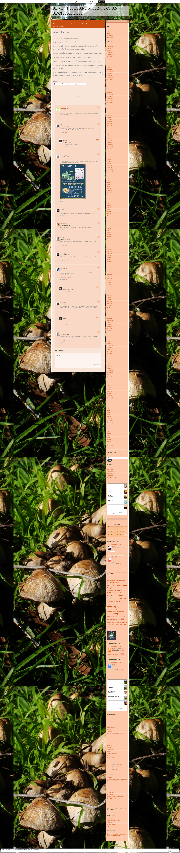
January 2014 (109, 318)
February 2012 (109, 366)
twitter (120, 622)
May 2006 (109, 412)
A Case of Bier (110, 495)
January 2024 (109, 69)
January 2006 (109, 420)
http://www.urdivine (64, 277)
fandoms (113, 588)
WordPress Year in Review (58, 26)
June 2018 (109, 207)
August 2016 (109, 253)
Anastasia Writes (110, 743)
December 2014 (110, 295)
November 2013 (110, 322)
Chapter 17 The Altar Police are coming (114, 798)
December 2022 (110, 94)
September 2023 (110, 77)
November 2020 (110, 146)
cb (60, 209)
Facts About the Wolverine (112, 701)
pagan (115, 607)
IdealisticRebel (63, 108)
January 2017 (109, 242)
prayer (122, 611)
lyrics (122, 601)
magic (109, 604)
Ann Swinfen (109, 755)
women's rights (118, 624)
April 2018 (109, 211)
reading (109, 614)
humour (123, 598)
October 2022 (109, 98)
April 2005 (109, 439)
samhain (115, 616)
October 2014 (109, 299)
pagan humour (121, 607)
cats (113, 585)
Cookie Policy (27, 850)
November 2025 (110, 46)
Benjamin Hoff (111, 501)
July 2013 (109, 330)
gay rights (116, 590)
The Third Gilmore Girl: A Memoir (113, 484)
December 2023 (110, 71)
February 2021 (109, 140)
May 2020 (109, 159)
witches (112, 624)
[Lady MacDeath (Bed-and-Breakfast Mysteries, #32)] (125, 493)
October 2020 (109, 148)
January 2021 (109, 142)
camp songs (109, 585)
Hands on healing (110, 794)
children (118, 585)
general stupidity (117, 592)
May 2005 (109, 437)
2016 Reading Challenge (116, 646)
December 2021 (110, 119)
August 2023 (109, 79)
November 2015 (110, 272)
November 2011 (110, 372)
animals (109, 580)
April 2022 (109, 111)
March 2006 (109, 416)
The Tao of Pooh (110, 500)
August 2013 (109, 328)
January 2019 (109, 192)
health (114, 598)
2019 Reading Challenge (116, 544)
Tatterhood (109, 729)
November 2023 (110, 73)
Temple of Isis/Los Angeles (111, 477)
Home (54, 21)
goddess (110, 595)
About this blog (65, 21)
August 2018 (109, 203)
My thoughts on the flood (111, 824)
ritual (112, 616)
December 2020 (110, 144)
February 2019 (109, 190)
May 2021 (109, 134)
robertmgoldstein (63, 223)
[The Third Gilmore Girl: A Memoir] (125, 488)
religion (109, 616)
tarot (122, 619)
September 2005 (110, 429)
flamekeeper (119, 588)
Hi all (108, 826)
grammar (115, 595)
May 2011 (109, 385)
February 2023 (109, 90)
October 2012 (109, 349)
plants (117, 609)
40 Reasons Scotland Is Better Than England (115, 796)
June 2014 (109, 307)
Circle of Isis (109, 467)
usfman (61, 302)
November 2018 (110, 196)
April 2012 (109, 362)
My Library (114, 835)
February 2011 (109, 391)
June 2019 (109, 182)
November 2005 (110, 424)
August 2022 (109, 102)
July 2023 (109, 81)
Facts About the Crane (111, 691)
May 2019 (109, 184)
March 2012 (109, 364)
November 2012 (110, 347)
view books (122, 564)
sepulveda (109, 619)
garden (111, 590)
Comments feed (110, 35)
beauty (117, 580)
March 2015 (109, 288)
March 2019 (109, 188)
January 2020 (109, 167)
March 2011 (109, 389)
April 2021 (109, 136)
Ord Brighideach (110, 475)
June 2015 (109, 282)
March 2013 (109, 339)
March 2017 (109, 238)
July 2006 (109, 408)
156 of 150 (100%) (119, 669)
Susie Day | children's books (112, 753)
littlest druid (111, 601)
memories (114, 604)
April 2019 (109, 186)
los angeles (117, 601)
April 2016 (109, 261)
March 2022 (109, 113)
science (119, 616)
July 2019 (109, 180)
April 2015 (109, 286)
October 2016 (109, 249)
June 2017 (109, 232)
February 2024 (109, 67)
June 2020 (109, 157)
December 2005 (110, 422)
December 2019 (110, 169)
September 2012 (110, 351)
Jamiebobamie (109, 747)
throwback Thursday (110, 622)
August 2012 (109, 353)
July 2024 (109, 58)
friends (108, 590)
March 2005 (109, 441)
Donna (61, 253)
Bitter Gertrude (109, 745)
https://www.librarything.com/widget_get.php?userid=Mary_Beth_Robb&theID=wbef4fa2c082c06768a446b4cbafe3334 (117, 834)
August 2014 (109, 303)
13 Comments (56, 91)
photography (114, 609)
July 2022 (109, 104)
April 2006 (109, 414)
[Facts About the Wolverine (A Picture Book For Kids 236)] (125, 705)
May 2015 (109, 284)
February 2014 (109, 316)
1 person (66, 132)
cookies (121, 585)
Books (71, 21)
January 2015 (109, 293)
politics (118, 611)
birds (108, 582)
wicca (124, 622)
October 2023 (109, 75)
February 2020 (109, 165)
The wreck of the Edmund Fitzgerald (113, 820)
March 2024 (109, 65)
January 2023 (109, 92)
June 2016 (109, 257)
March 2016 (109, 263)
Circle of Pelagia (110, 469)
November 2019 (110, 171)
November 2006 (110, 399)
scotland (123, 616)
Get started (101, 1)
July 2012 (109, 355)
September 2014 (110, 301)
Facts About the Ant (111, 680)
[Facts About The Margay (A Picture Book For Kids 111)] (125, 689)
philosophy (109, 609)
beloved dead (122, 580)
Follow (109, 460)
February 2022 (109, 115)
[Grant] (125, 509)
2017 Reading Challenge (116, 662)
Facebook (110, 803)
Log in (108, 31)
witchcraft (109, 624)
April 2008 (109, 393)
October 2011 (109, 374)
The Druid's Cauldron (111, 718)
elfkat (64, 140)
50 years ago (109, 822)
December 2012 (110, 345)
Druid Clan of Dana (110, 471)
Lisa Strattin (111, 687)
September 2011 (110, 376)
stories (118, 619)
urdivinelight (62, 268)
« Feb (108, 537)
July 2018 (109, 205)
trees (118, 622)
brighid (116, 582)
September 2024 (110, 54)
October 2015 (109, 274)
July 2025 (109, 48)
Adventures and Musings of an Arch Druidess (85, 11)
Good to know (109, 777)
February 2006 (109, 418)
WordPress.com (110, 37)
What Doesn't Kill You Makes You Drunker (114, 725)
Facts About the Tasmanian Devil (113, 696)
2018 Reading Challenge (116, 556)
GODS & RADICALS (110, 757)
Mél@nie (62, 124)
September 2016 (110, 251)
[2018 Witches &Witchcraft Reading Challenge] (117, 811)
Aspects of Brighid (110, 818)
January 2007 (109, 395)
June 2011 (109, 383)
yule (119, 627)
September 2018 (110, 201)
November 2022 (110, 96)
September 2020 (110, 150)
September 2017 (110, 226)
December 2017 (110, 219)
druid (125, 585)
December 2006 (110, 397)
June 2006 (109, 410)
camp (125, 582)
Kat (112, 546)
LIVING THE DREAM (111, 727)
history (117, 598)
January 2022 (109, 117)
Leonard (75, 21)
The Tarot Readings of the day (88, 23)
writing (116, 627)
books (112, 582)
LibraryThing (119, 835)
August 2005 (109, 431)
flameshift (124, 588)
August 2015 (109, 278)
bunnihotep (120, 582)
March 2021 (109, 138)
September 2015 (110, 276)
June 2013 (109, 332)
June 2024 (109, 60)
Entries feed (109, 33)
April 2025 (109, 50)
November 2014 (110, 297)
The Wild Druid (109, 751)
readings (115, 614)
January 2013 (109, 343)
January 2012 (109, 368)
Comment (96, 365)
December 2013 (110, 320)
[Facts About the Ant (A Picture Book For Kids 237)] (125, 684)
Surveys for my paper (75, 23)
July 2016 (109, 255)
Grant (109, 505)
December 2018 (110, 194)
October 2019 (109, 173)
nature (109, 607)
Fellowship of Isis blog (111, 473)
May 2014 (109, 309)
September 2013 (110, 326)
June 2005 (109, 435)
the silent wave (109, 736)
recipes (124, 614)
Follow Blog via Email (113, 452)
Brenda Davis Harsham (65, 332)
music (118, 604)
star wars (114, 619)
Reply (98, 107)
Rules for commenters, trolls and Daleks (61, 23)
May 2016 (109, 259)
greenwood (121, 595)
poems (120, 609)
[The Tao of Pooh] (125, 503)
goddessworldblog (110, 749)
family (109, 588)
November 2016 (110, 247)
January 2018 (109, 217)
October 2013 (109, 324)
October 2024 (109, 52)
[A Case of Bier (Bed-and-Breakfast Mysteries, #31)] (125, 498)
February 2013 (109, 341)
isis (107, 601)
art (111, 580)
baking (113, 580)
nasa (121, 604)
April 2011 (109, 387)
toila (115, 622)
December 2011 (110, 370)
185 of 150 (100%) (118, 563)
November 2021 (110, 121)
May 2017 (109, 234)
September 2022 (110, 100)
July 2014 (109, 305)
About (58, 21)
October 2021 (109, 123)
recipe (120, 614)
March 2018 (109, 213)
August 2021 (109, 127)
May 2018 (109, 209)
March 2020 (109, 163)
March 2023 (109, 88)
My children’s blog (82, 21)
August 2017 (109, 228)
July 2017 (109, 230)
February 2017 (109, 240)
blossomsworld (109, 731)
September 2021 (110, 125)
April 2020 (109, 161)
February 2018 (109, 215)
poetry (114, 611)
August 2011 (109, 378)
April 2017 (109, 236)
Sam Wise (109, 716)
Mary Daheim (111, 491)
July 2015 (109, 280)
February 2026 (109, 44)
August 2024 (109, 56)
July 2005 (109, 433)
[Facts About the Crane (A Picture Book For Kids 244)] (125, 694)
